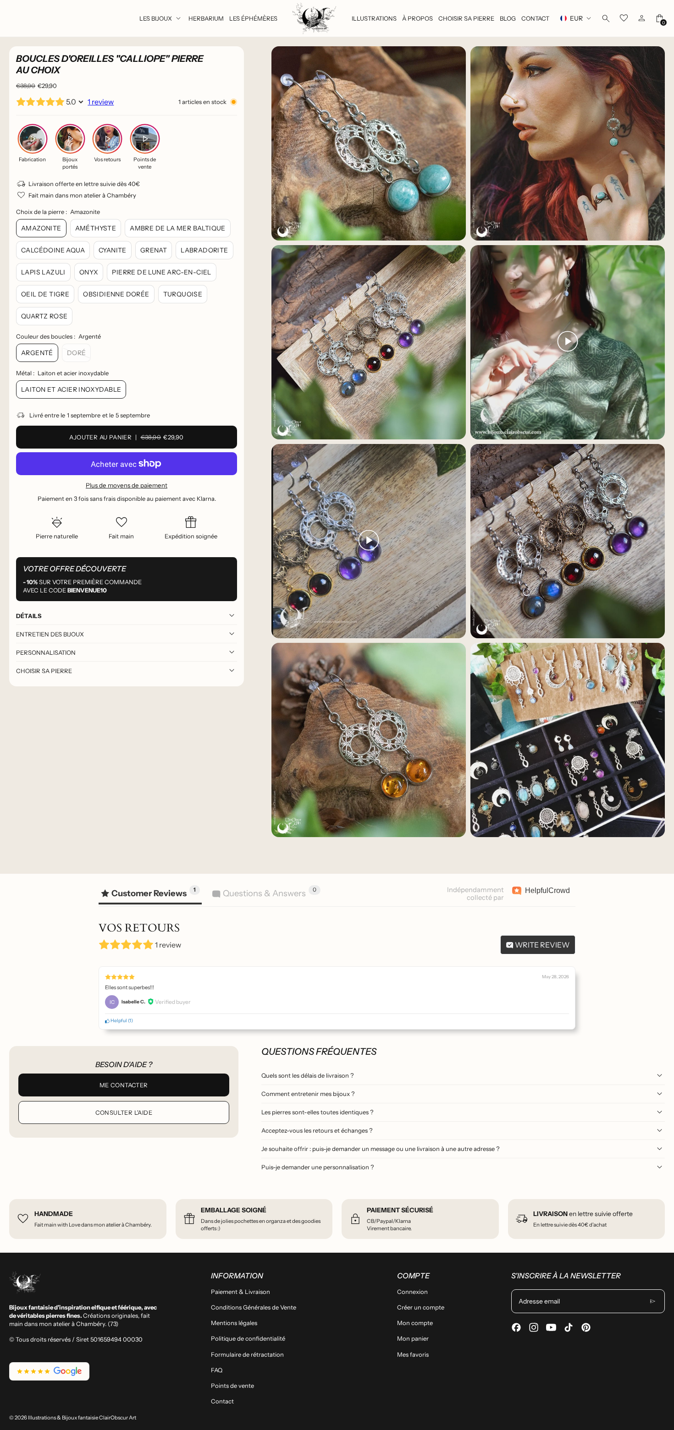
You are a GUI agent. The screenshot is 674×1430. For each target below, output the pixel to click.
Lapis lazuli (43, 272)
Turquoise (183, 294)
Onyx (89, 272)
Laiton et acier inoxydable (71, 389)
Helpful (118, 1021)
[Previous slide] (284, 442)
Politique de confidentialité (248, 1338)
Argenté (37, 353)
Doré (76, 353)
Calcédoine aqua (53, 250)
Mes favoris (413, 1354)
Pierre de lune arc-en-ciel (161, 272)
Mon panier (413, 1338)
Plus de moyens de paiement (126, 485)
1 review (101, 101)
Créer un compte (420, 1307)
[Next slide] (652, 442)
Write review (541, 944)
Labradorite (204, 250)
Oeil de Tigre (45, 294)
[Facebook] (516, 1327)
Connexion (412, 1291)
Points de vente (232, 1385)
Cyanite (113, 250)
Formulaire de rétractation (247, 1354)
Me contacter (123, 1085)
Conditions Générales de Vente (253, 1307)
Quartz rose (44, 316)
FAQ (216, 1370)
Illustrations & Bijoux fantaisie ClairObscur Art (82, 1417)
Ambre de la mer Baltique (178, 228)
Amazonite (41, 228)
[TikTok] (569, 1327)
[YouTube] (551, 1327)
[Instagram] (534, 1327)
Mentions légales (234, 1322)
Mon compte (415, 1322)
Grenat (153, 250)
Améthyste (95, 228)
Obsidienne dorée (116, 294)
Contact (222, 1401)
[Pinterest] (586, 1327)
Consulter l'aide (123, 1112)
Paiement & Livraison (240, 1291)
